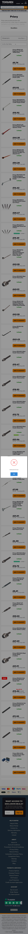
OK (14, 474)
